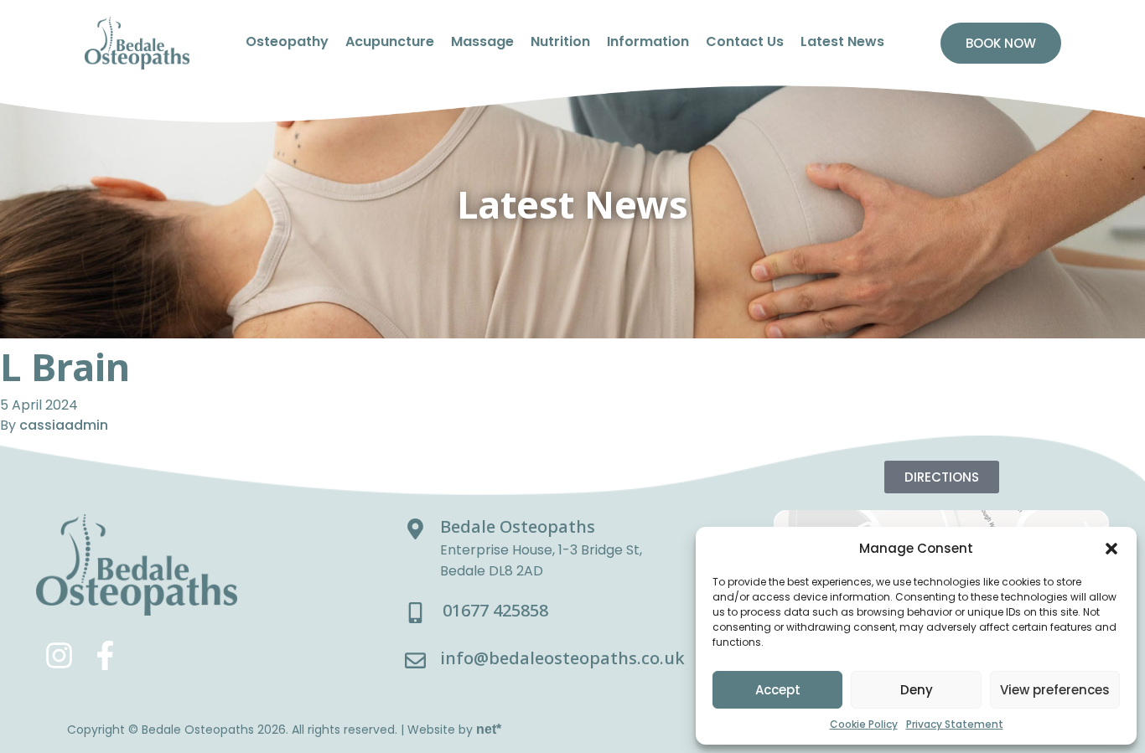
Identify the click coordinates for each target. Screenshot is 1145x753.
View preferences (1055, 690)
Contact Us (745, 41)
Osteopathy (287, 41)
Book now (1001, 43)
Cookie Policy (864, 724)
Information (648, 41)
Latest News (842, 41)
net (488, 729)
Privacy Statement (954, 724)
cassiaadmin (63, 425)
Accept (777, 690)
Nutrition (560, 41)
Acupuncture (389, 41)
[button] (1111, 548)
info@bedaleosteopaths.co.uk (562, 658)
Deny (916, 690)
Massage (482, 41)
